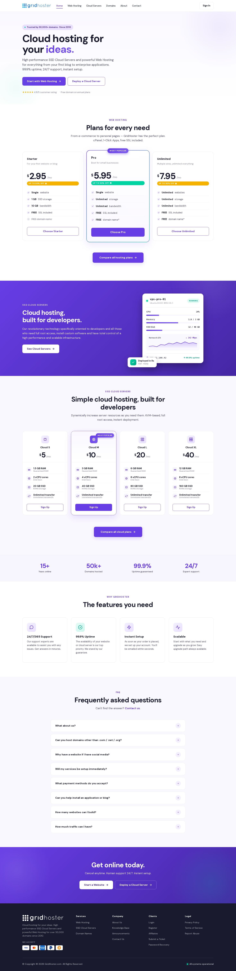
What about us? (65, 725)
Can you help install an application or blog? (82, 797)
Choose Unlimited (183, 231)
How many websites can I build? (75, 812)
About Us (117, 922)
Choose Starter (53, 231)
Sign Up (45, 507)
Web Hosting (74, 5)
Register (153, 927)
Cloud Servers (93, 5)
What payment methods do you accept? (81, 783)
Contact (136, 5)
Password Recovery (159, 944)
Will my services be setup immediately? (81, 769)
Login (151, 922)
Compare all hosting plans (116, 257)
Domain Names (84, 933)
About (123, 5)
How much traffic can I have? (73, 826)
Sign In (206, 5)
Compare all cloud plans (116, 532)
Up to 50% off (50, 183)
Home (59, 5)
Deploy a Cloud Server (86, 81)
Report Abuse (192, 933)
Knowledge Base (120, 927)
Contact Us (118, 939)
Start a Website (94, 885)
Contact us (132, 708)
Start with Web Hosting (42, 81)
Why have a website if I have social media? (82, 754)
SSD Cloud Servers (86, 927)
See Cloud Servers (39, 348)
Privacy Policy (192, 922)
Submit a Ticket (157, 939)
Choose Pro (118, 232)
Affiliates (153, 933)
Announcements (121, 933)
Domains (111, 5)
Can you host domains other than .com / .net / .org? (88, 740)
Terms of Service (194, 927)
